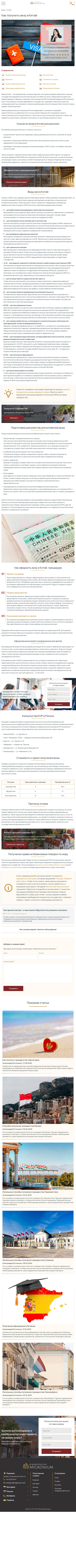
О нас (56, 1478)
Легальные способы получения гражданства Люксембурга (29, 1392)
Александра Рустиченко (56, 44)
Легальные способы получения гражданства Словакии (28, 1260)
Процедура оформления (15, 88)
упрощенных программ (26, 878)
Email (41, 953)
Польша (59, 878)
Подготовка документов (15, 84)
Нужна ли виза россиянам (15, 75)
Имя (5, 953)
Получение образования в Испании (18, 1326)
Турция (35, 1491)
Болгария (22, 881)
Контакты (58, 1485)
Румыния (68, 878)
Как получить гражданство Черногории (20, 1060)
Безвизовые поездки (51, 88)
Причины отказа (49, 84)
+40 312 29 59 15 (11, 1479)
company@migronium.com (15, 1483)
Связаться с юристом (15, 844)
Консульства (48, 75)
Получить (14, 418)
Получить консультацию (16, 182)
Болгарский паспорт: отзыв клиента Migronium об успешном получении (35, 910)
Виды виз (9, 79)
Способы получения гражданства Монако (21, 1126)
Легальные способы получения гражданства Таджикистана (30, 1192)
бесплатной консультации (57, 886)
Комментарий (9, 961)
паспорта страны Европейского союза (50, 865)
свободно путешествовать (12, 867)
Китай (9, 10)
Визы (3, 10)
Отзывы (57, 1481)
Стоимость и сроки (50, 79)
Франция (36, 1494)
